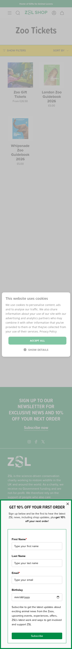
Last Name (19, 555)
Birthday (17, 589)
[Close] (67, 503)
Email (16, 572)
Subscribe (37, 635)
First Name (19, 539)
